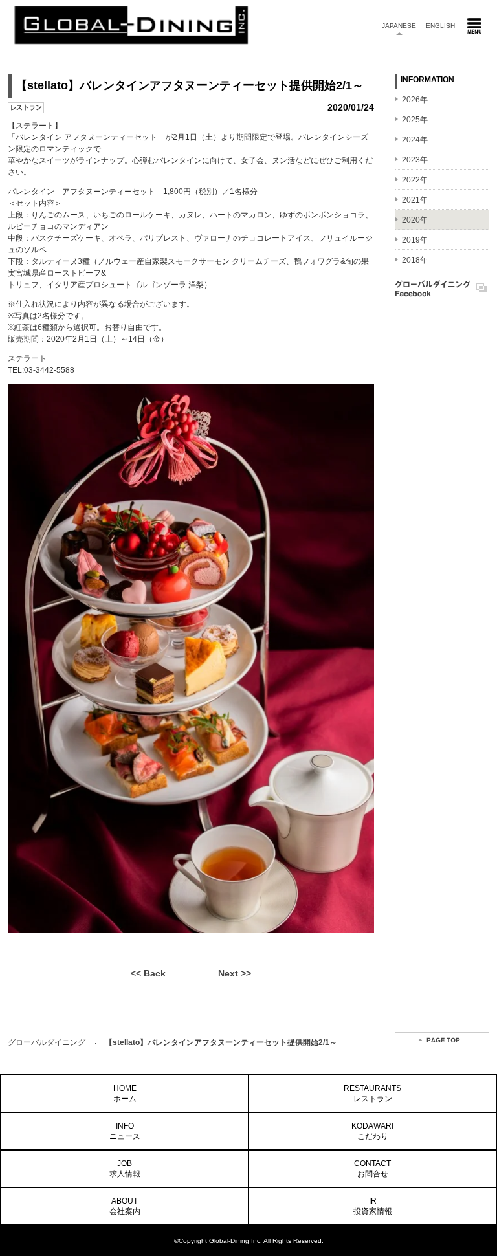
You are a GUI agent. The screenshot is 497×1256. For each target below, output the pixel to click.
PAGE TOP (442, 1040)
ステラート (27, 358)
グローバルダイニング (46, 1042)
